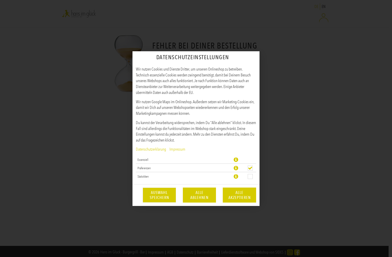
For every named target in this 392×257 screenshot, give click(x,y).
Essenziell (142, 160)
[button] (236, 159)
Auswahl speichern (159, 195)
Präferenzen (144, 168)
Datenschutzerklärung (151, 149)
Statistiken (143, 176)
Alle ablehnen (199, 195)
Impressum (177, 149)
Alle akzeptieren (239, 195)
